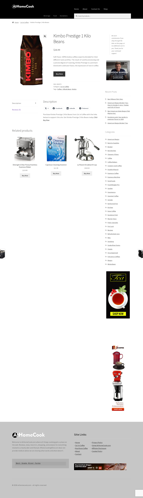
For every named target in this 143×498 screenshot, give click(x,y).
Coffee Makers (112, 162)
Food (55, 16)
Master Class (112, 219)
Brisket (110, 147)
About (85, 9)
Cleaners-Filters (113, 154)
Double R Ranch (113, 170)
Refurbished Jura (114, 234)
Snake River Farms (114, 245)
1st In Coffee (80, 445)
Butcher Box (112, 151)
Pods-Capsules (113, 223)
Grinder (110, 200)
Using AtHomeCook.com (101, 445)
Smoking (111, 241)
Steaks (110, 249)
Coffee (110, 158)
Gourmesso (112, 192)
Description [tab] (16, 103)
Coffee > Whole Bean (64, 89)
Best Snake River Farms (28, 463)
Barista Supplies (113, 143)
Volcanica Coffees (114, 257)
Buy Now (59, 74)
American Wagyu (113, 139)
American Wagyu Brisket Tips (118, 123)
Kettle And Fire (113, 204)
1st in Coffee (24, 22)
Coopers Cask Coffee (115, 166)
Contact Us (95, 9)
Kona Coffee (112, 211)
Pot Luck (111, 226)
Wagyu (110, 260)
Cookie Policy (97, 451)
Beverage (47, 16)
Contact (78, 454)
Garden (110, 188)
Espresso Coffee (113, 173)
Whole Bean (112, 264)
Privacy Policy (97, 442)
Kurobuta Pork (113, 215)
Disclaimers (64, 16)
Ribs (109, 238)
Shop (106, 9)
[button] (45, 36)
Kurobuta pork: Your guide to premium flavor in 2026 (118, 118)
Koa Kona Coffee (81, 448)
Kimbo (74, 89)
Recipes (110, 230)
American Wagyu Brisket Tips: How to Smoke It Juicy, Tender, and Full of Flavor (118, 105)
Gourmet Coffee (113, 196)
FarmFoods (111, 181)
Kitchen (110, 207)
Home (76, 9)
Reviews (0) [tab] (16, 110)
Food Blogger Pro (113, 185)
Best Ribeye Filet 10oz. (115, 99)
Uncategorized (113, 253)
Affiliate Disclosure (99, 448)
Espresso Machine (114, 177)
